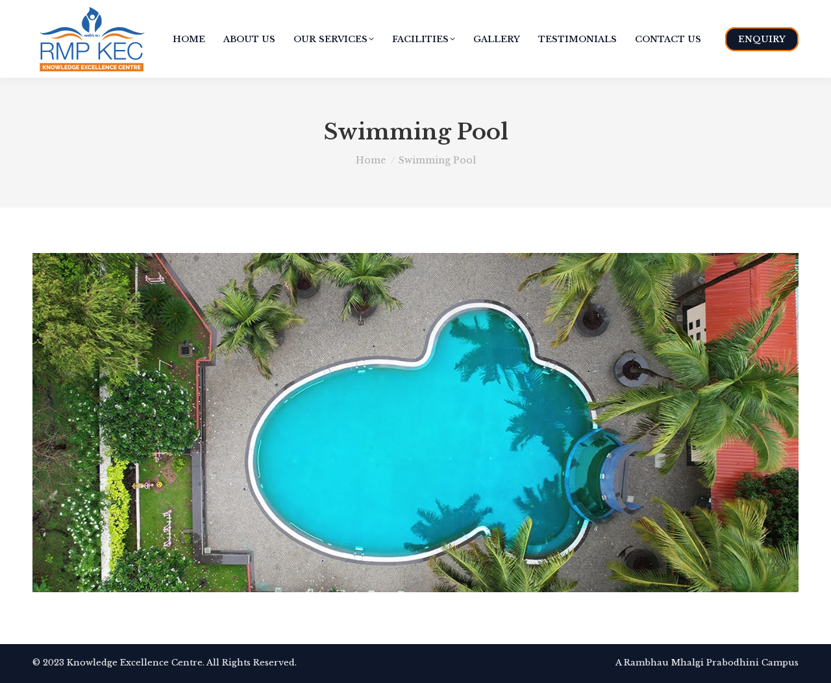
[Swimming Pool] (415, 422)
